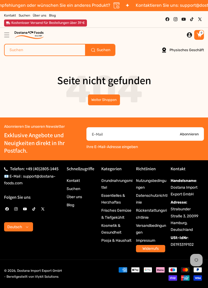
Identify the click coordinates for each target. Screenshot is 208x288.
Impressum (145, 240)
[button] (8, 35)
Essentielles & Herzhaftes (113, 199)
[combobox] (59, 50)
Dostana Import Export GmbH (39, 271)
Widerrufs (150, 248)
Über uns (74, 197)
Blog (70, 205)
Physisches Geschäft (187, 50)
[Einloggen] (189, 35)
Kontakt (73, 180)
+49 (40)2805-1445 (42, 169)
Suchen (73, 188)
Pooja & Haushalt (116, 240)
